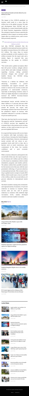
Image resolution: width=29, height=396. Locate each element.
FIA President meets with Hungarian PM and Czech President (16, 332)
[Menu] (2, 2)
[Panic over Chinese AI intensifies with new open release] (5, 356)
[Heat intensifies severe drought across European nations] (5, 364)
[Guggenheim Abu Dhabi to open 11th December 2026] (14, 212)
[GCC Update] (14, 2)
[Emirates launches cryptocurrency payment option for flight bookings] (14, 235)
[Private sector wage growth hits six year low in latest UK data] (5, 379)
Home (2, 6)
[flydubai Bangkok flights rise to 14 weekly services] (14, 258)
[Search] (27, 2)
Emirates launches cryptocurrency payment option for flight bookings (18, 324)
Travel (3, 10)
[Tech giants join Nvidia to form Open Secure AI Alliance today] (5, 341)
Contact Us (17, 392)
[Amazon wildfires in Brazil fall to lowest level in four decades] (5, 371)
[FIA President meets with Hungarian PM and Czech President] (5, 333)
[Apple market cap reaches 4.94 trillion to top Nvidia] (5, 309)
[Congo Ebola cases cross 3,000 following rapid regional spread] (5, 349)
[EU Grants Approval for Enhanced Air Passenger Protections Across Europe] (14, 281)
